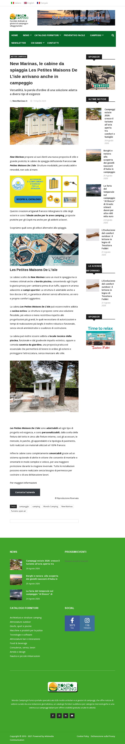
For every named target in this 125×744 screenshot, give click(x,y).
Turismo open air (18, 511)
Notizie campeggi (18, 56)
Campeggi (95, 35)
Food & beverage (18, 643)
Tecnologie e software (21, 634)
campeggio (24, 506)
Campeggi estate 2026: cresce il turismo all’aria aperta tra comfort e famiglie (43, 564)
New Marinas (67, 506)
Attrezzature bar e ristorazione (25, 638)
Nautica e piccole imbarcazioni (25, 656)
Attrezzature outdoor (20, 621)
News (26, 35)
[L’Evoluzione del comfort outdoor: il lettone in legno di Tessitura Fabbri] (92, 235)
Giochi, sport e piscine (21, 626)
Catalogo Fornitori (46, 35)
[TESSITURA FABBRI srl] (100, 348)
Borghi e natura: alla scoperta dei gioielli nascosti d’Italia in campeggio (42, 579)
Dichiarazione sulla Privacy (103, 736)
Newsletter (18, 42)
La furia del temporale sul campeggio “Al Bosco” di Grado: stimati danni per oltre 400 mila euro (109, 201)
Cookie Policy (83, 736)
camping (36, 506)
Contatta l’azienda (25, 492)
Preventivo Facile (74, 35)
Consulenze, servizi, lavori (22, 647)
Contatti (53, 42)
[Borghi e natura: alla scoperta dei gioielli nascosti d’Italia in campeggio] (93, 155)
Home (14, 35)
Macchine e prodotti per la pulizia (26, 630)
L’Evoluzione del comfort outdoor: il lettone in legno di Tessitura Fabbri (108, 239)
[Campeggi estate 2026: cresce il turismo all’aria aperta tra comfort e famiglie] (94, 114)
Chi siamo (36, 42)
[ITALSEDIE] (100, 88)
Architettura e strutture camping (25, 617)
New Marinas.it (19, 101)
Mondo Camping (50, 506)
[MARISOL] (44, 206)
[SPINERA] (44, 264)
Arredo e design (17, 651)
